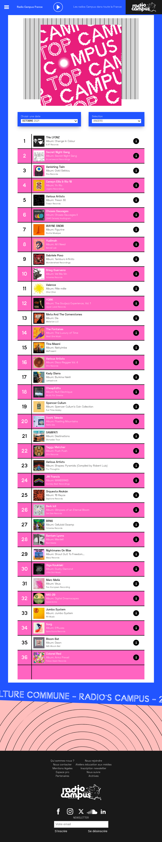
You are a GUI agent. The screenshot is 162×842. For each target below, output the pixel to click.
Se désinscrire (97, 831)
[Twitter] (81, 811)
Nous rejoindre (93, 761)
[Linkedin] (103, 811)
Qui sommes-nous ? (62, 761)
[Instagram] (70, 811)
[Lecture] (58, 7)
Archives (94, 776)
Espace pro (62, 772)
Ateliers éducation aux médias (94, 765)
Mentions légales (62, 768)
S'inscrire (61, 831)
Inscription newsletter (93, 768)
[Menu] (6, 7)
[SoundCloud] (92, 811)
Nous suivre (93, 772)
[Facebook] (59, 811)
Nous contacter (62, 765)
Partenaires (62, 776)
